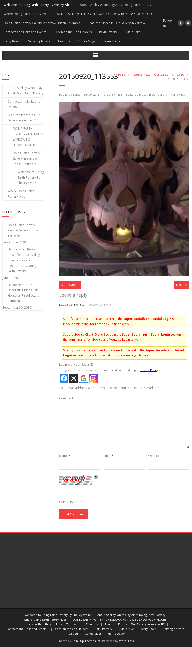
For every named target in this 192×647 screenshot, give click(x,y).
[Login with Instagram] (93, 378)
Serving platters (39, 41)
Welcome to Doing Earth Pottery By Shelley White (38, 5)
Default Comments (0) (72, 304)
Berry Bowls (12, 41)
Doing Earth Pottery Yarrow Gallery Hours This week (23, 230)
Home (121, 74)
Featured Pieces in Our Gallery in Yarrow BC (119, 23)
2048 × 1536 (114, 94)
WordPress (126, 641)
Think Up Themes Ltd (86, 641)
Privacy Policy (149, 370)
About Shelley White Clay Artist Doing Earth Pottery (115, 5)
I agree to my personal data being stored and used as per (110, 370)
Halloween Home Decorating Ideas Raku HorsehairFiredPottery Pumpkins (24, 293)
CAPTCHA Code (70, 502)
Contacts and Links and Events (26, 32)
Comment (66, 398)
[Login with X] (74, 378)
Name (64, 456)
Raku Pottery (108, 32)
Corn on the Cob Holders (74, 32)
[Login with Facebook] (64, 378)
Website (154, 456)
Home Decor (112, 41)
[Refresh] (96, 477)
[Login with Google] (83, 378)
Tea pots (64, 41)
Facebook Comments (100, 304)
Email (109, 456)
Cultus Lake (132, 32)
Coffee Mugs (87, 41)
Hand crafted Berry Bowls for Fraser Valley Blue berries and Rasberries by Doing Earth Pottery (24, 260)
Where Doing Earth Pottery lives (26, 14)
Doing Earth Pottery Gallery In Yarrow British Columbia (42, 23)
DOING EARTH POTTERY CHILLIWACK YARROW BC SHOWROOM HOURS (105, 14)
